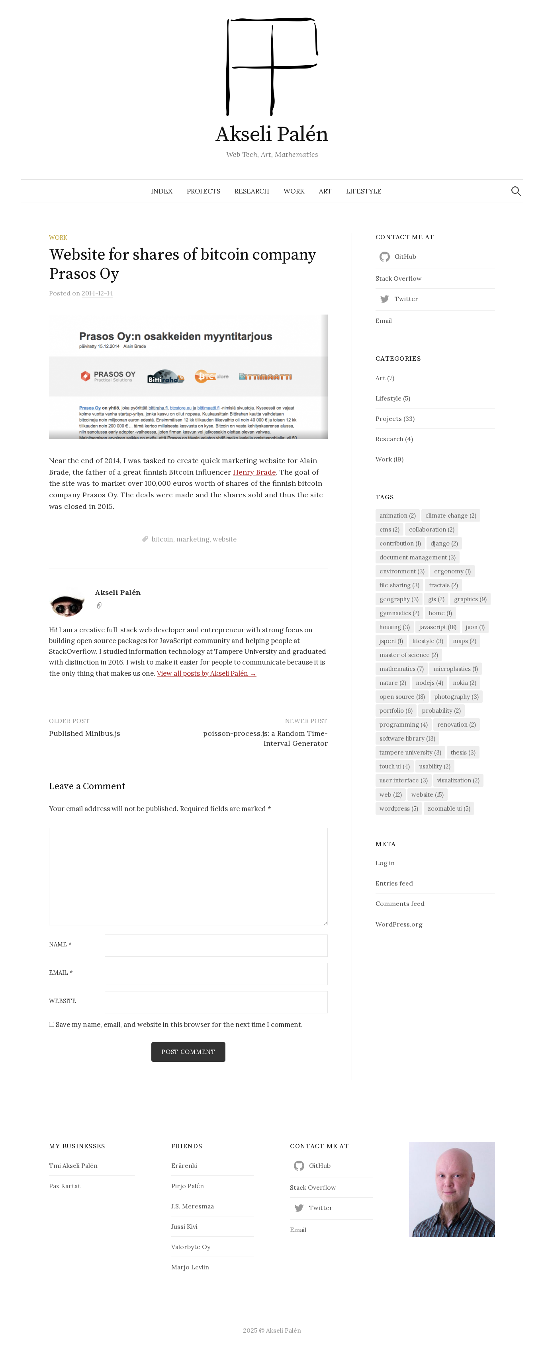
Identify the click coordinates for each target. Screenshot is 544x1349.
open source (402, 696)
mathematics (402, 669)
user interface (404, 780)
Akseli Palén (272, 134)
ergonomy (452, 571)
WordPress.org (399, 924)
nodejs (429, 682)
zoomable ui (449, 808)
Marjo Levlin (190, 1267)
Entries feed (394, 883)
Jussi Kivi (184, 1226)
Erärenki (184, 1165)
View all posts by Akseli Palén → (206, 673)
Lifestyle (364, 191)
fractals (443, 585)
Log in (385, 863)
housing (395, 627)
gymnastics (399, 613)
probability (441, 710)
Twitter (406, 299)
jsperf (391, 641)
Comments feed (400, 903)
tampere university (410, 752)
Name (60, 945)
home (440, 613)
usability (434, 766)
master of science (409, 655)
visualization (458, 780)
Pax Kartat (64, 1186)
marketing (192, 539)
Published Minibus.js (84, 733)
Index (161, 191)
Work (294, 191)
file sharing (399, 585)
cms (389, 529)
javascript (437, 627)
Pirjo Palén (187, 1186)
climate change (450, 515)
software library (407, 738)
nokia (464, 682)
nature (393, 682)
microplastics (455, 669)
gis (436, 599)
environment (402, 571)
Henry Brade (254, 472)
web (391, 794)
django (444, 543)
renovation (456, 724)
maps (464, 641)
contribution (400, 543)
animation (398, 515)
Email (61, 973)
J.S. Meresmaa (192, 1206)
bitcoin (162, 539)
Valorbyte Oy (190, 1247)
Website (62, 1001)
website (225, 539)
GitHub (405, 256)
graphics (470, 599)
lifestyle (428, 641)
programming (404, 724)
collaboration (431, 529)
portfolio (396, 710)
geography (399, 599)
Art (325, 191)
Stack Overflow (399, 278)
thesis (463, 752)
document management (418, 557)
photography (456, 696)
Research (252, 191)
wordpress (399, 808)
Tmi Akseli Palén (73, 1165)
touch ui (395, 766)
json (475, 627)
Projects (203, 191)
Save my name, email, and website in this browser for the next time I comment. (179, 1024)
